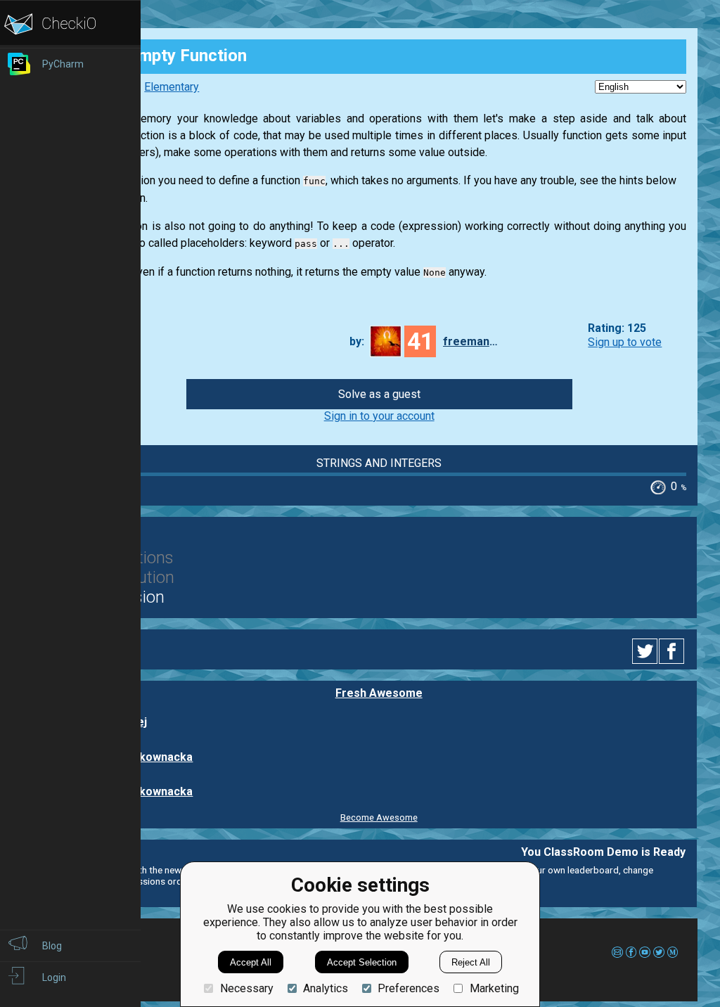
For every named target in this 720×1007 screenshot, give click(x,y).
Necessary (246, 988)
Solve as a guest (379, 394)
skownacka (163, 757)
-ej (140, 722)
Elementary (171, 87)
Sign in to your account (379, 416)
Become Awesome (379, 817)
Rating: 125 (617, 328)
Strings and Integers (379, 463)
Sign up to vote (625, 342)
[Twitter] (645, 651)
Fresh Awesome (379, 693)
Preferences (408, 988)
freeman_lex (471, 341)
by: (356, 341)
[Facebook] (673, 651)
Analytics (325, 988)
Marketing (494, 988)
